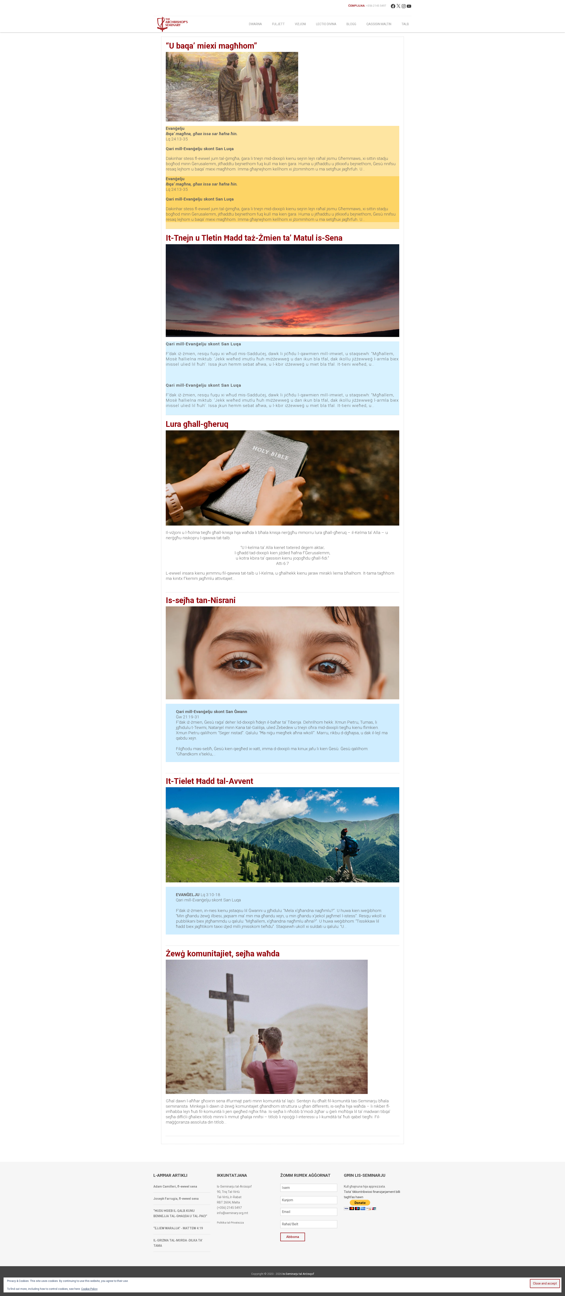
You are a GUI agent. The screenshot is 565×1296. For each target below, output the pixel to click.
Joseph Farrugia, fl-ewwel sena (176, 1198)
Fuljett (278, 24)
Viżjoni (300, 24)
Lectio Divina (326, 24)
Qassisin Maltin (378, 24)
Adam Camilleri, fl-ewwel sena (175, 1186)
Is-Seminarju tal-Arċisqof (298, 1273)
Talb (405, 24)
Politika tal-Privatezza (230, 1222)
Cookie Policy (89, 1288)
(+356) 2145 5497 (229, 1207)
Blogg (351, 24)
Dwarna (255, 24)
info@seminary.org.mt (232, 1213)
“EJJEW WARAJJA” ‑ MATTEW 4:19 (178, 1228)
